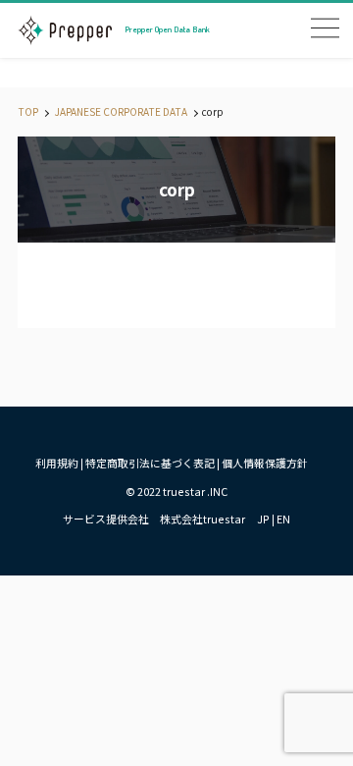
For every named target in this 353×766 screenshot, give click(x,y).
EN (283, 518)
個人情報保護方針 (265, 462)
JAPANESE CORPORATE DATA (120, 111)
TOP (28, 111)
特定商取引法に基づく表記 (150, 462)
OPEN (324, 28)
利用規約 (56, 462)
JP (263, 518)
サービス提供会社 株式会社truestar (154, 518)
